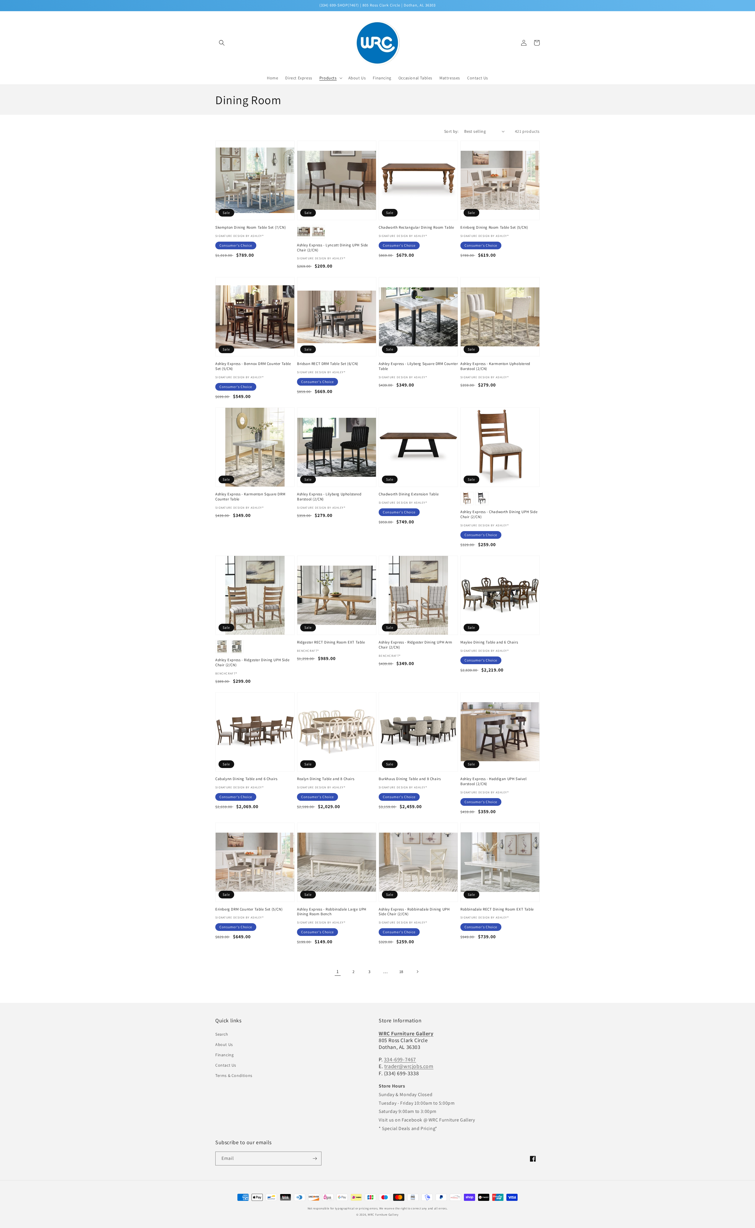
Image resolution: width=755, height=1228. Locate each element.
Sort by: (451, 131)
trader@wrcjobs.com (409, 1066)
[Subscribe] (314, 1158)
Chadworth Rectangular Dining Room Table (416, 227)
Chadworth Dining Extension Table (409, 494)
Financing (224, 1054)
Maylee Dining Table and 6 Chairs (489, 642)
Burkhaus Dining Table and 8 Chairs (410, 779)
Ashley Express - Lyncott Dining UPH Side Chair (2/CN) (332, 248)
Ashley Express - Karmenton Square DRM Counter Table (250, 497)
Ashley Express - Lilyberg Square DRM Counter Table (418, 366)
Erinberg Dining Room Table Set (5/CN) (494, 227)
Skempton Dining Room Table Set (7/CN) (250, 227)
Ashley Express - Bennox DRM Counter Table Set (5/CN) (253, 366)
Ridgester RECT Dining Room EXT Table (331, 642)
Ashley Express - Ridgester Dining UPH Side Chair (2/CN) (252, 662)
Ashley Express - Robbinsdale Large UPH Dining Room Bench (331, 912)
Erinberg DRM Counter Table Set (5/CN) (249, 909)
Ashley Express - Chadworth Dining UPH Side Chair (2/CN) (498, 514)
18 (401, 971)
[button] (221, 42)
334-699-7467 (400, 1059)
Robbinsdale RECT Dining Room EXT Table (497, 909)
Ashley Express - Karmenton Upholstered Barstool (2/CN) (495, 366)
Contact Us (225, 1065)
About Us (224, 1044)
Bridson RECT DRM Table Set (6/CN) (327, 363)
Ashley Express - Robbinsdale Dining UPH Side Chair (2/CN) (414, 912)
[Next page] (417, 971)
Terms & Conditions (233, 1075)
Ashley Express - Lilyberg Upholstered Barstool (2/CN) (329, 497)
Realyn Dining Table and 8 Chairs (325, 779)
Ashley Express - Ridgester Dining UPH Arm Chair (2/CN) (415, 645)
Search (221, 1034)
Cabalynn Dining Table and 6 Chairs (246, 779)
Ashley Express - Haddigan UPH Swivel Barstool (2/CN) (493, 781)
